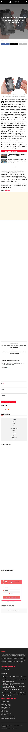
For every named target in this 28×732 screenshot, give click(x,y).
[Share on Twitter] (14, 44)
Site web (3, 395)
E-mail (2, 389)
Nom (2, 383)
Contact (2, 725)
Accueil (2, 40)
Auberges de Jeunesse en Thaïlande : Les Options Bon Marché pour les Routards (17, 160)
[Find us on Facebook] (1, 409)
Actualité (6, 40)
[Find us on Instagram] (5, 409)
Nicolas (9, 25)
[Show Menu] (1, 2)
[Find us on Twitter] (3, 409)
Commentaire (4, 367)
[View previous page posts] (13, 167)
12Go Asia (11, 601)
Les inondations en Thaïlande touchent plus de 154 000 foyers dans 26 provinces (13, 687)
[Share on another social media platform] (23, 44)
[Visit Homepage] (14, 2)
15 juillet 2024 (11, 162)
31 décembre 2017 (16, 25)
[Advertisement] (14, 60)
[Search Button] (26, 2)
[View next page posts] (15, 167)
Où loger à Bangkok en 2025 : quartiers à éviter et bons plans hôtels (17, 155)
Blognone (7, 190)
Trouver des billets (12, 597)
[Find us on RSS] (8, 409)
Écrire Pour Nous (9, 725)
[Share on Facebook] (5, 44)
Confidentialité (3, 726)
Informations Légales (18, 725)
